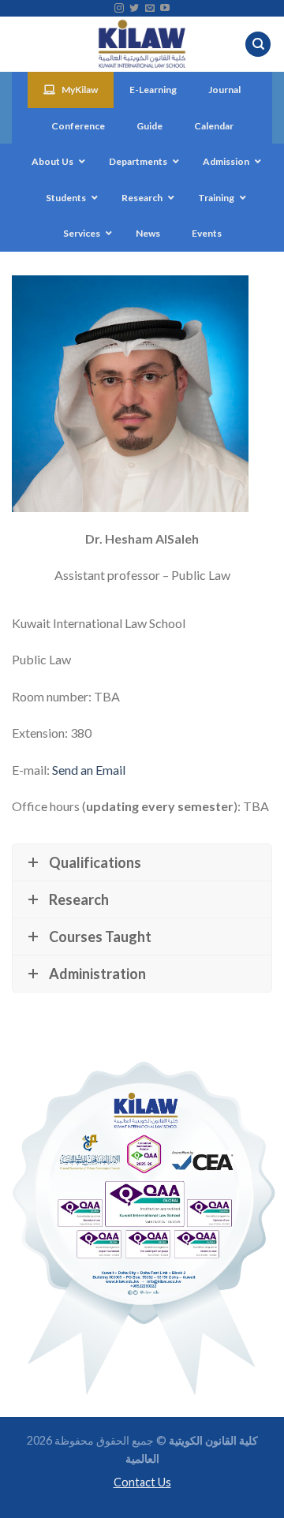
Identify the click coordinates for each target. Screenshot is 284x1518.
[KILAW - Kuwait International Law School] (142, 44)
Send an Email (88, 768)
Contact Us (142, 1482)
